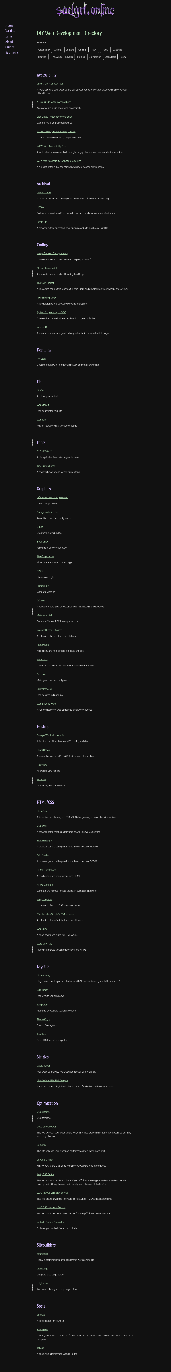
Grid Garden (43, 855)
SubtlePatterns (44, 689)
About (9, 41)
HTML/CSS (56, 56)
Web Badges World (47, 703)
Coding (82, 49)
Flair (94, 49)
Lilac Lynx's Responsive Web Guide (55, 116)
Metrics (81, 56)
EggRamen (42, 989)
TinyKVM (41, 779)
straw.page (42, 1253)
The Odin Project (45, 282)
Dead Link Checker (46, 1126)
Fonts (105, 49)
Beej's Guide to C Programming (53, 253)
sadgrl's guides (44, 899)
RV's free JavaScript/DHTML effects (55, 914)
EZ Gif (40, 571)
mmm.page (42, 1268)
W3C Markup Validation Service (52, 1192)
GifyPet (40, 390)
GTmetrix (41, 1145)
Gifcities (41, 600)
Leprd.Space (43, 750)
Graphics (117, 49)
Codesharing (43, 975)
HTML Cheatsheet (46, 870)
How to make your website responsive (56, 131)
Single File (42, 222)
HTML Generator (45, 884)
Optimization (95, 56)
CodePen (42, 811)
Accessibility (44, 49)
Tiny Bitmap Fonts (46, 466)
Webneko (41, 419)
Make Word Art (44, 615)
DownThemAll (44, 192)
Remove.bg (42, 659)
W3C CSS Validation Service (51, 1207)
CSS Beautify (43, 1111)
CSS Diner (42, 825)
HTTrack (41, 207)
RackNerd (42, 764)
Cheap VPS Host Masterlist (50, 735)
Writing (10, 30)
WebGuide (42, 929)
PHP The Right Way (47, 297)
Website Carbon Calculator (50, 1222)
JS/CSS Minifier (45, 1159)
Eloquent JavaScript (47, 268)
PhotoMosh (43, 644)
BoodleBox (42, 541)
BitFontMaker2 (44, 451)
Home (9, 25)
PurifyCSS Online (45, 1174)
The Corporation (45, 556)
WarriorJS (42, 327)
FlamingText (43, 585)
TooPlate (41, 1034)
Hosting (42, 56)
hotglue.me (42, 1283)
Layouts (69, 56)
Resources (12, 52)
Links (8, 36)
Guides (9, 47)
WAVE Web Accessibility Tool (51, 146)
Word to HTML (44, 943)
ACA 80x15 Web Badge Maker (52, 497)
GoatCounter (43, 1065)
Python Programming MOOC (51, 312)
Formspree (42, 1329)
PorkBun (41, 358)
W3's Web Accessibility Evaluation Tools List (59, 160)
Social (124, 56)
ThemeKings (43, 1019)
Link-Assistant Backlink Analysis (52, 1080)
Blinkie (40, 526)
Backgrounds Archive (47, 512)
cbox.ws (41, 1314)
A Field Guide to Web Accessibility (54, 102)
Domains (70, 49)
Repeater (41, 674)
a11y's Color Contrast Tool (50, 83)
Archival (58, 49)
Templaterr (42, 1004)
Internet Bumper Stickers (49, 630)
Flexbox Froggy (44, 840)
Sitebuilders (110, 56)
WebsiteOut (43, 404)
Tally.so (40, 1347)
